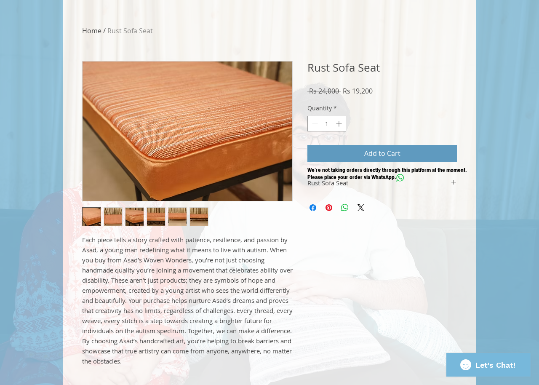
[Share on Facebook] (313, 208)
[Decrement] (314, 123)
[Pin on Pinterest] (329, 208)
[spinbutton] (326, 123)
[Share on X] (361, 208)
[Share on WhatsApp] (345, 208)
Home (91, 30)
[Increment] (339, 123)
